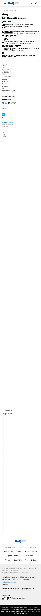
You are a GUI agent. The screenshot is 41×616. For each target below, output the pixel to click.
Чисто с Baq (30, 560)
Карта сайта (6, 595)
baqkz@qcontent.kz (9, 582)
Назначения (10, 547)
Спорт (19, 551)
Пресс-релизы (13, 556)
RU (31, 4)
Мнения (33, 547)
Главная (5, 10)
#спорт (4, 108)
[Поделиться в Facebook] (3, 103)
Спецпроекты (31, 551)
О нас (7, 560)
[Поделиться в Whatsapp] (12, 103)
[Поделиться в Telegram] (6, 103)
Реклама (5, 584)
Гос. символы (28, 556)
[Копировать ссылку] (14, 103)
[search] (36, 3)
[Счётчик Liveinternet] (6, 598)
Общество (8, 551)
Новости (13, 10)
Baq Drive (18, 560)
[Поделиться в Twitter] (9, 103)
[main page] (18, 3)
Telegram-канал (7, 122)
